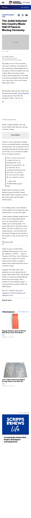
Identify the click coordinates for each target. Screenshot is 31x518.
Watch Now (26, 2)
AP (8, 51)
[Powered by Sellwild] (26, 412)
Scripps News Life (8, 15)
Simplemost (5, 293)
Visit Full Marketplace (23, 311)
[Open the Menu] (2, 2)
